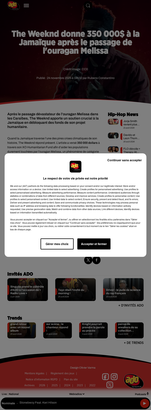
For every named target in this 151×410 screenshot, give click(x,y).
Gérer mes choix (57, 244)
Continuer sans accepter (124, 160)
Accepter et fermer (94, 244)
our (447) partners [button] (27, 185)
